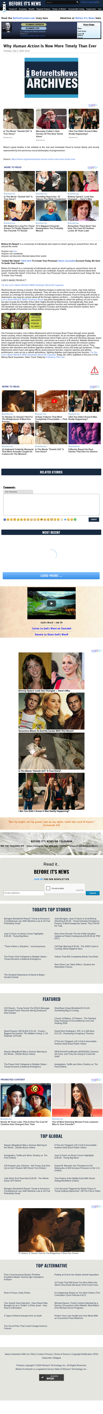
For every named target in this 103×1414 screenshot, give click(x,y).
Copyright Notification (82, 1354)
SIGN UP (38, 879)
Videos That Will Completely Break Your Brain (76, 957)
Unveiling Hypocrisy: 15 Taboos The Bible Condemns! (51, 198)
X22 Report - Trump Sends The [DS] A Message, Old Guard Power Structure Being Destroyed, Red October (27, 1010)
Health (31, 9)
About (7, 1354)
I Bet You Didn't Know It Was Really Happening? (82, 418)
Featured (13, 9)
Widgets (57, 1358)
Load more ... (51, 575)
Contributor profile (27, 36)
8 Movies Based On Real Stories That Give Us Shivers (83, 450)
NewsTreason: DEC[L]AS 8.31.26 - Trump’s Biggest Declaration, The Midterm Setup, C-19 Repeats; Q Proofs (26, 1033)
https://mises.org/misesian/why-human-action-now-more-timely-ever (43, 159)
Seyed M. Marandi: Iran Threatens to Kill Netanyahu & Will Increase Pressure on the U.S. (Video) (77, 1168)
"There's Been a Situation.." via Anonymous (24, 946)
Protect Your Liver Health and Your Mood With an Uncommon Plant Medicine (76, 1317)
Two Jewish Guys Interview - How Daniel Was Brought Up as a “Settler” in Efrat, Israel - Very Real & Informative (26, 1305)
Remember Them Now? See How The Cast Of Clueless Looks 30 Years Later (82, 228)
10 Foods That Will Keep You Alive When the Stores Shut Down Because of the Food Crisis (76, 1283)
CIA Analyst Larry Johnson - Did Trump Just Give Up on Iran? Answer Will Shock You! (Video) (27, 1167)
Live (100, 9)
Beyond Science (43, 9)
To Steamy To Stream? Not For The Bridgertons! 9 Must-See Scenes (17, 419)
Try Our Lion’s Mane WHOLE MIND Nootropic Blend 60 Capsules (32, 285)
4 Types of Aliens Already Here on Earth (23, 1316)
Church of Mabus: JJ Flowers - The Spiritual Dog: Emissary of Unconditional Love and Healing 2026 (75, 1020)
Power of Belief (59, 9)
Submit (92, 893)
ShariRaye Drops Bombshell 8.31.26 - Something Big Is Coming (72, 1009)
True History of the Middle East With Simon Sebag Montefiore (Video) (74, 1179)
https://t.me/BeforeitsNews (84, 846)
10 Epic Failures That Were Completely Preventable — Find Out (51, 419)
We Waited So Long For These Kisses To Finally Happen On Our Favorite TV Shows (19, 228)
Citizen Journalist (66, 261)
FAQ (33, 1354)
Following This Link (55, 357)
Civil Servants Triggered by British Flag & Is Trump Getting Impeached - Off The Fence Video (77, 1189)
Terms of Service (62, 1354)
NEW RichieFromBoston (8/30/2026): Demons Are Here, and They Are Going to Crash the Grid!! (76, 1054)
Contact (40, 1354)
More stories (40, 36)
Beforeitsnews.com (24, 18)
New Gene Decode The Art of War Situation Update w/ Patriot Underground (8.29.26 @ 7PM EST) (77, 936)
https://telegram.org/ (37, 846)
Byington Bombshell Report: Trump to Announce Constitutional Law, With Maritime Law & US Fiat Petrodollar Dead (27, 921)
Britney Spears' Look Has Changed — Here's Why (81, 198)
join (15, 251)
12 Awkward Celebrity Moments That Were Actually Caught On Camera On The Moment (18, 451)
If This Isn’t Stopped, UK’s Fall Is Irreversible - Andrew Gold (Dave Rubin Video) (76, 1042)
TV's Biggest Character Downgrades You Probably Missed (49, 228)
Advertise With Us (20, 1354)
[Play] (51, 603)
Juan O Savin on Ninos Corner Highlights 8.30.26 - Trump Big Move (23, 935)
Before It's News (25, 3)
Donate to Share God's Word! (51, 634)
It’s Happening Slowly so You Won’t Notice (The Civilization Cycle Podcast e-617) (77, 1294)
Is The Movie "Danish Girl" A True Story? (40, 770)
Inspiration (91, 9)
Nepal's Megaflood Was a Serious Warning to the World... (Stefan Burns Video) (25, 1052)
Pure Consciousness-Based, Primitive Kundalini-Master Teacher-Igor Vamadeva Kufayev (23, 1277)
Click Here (26, 261)
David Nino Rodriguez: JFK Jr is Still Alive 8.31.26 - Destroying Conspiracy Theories (74, 1032)
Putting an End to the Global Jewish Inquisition (76, 1275)
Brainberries (9, 194)
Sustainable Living (76, 9)
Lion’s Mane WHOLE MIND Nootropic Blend (22, 299)
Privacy (49, 1354)
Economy (23, 9)
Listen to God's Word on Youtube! (51, 628)
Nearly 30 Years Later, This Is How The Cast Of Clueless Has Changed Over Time (24, 1123)
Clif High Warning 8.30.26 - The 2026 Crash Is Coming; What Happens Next (76, 947)
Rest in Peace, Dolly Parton (17, 1293)
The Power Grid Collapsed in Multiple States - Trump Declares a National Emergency (25, 958)
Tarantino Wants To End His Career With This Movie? (46, 730)
